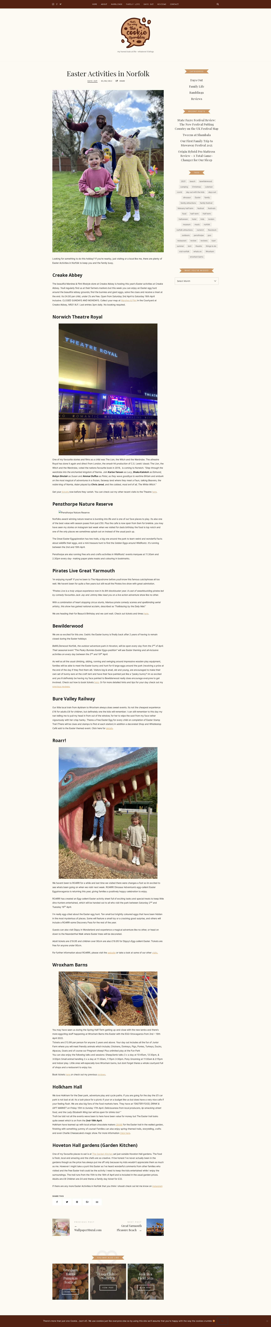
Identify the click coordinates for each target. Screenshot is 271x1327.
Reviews (161, 4)
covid (179, 192)
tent (189, 246)
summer (180, 246)
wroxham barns (196, 257)
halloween (183, 219)
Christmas (196, 186)
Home (94, 4)
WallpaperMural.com (80, 1227)
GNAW (119, 1124)
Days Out (149, 4)
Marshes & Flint (129, 300)
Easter (197, 197)
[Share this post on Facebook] (57, 1202)
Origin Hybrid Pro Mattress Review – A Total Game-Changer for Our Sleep (196, 156)
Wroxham (210, 251)
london (211, 219)
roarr (214, 240)
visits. (155, 952)
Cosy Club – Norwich (108, 1276)
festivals (211, 208)
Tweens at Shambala (197, 135)
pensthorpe (199, 235)
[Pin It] (77, 1202)
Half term (207, 213)
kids (202, 219)
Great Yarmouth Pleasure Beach (136, 1227)
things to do (211, 246)
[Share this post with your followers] (67, 1202)
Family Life (133, 4)
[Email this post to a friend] (97, 1202)
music (197, 224)
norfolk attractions (185, 230)
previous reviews (61, 686)
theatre (199, 246)
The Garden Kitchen (102, 1154)
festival (200, 208)
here (154, 491)
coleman (209, 186)
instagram (157, 1186)
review (193, 240)
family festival (206, 203)
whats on (198, 251)
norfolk (207, 224)
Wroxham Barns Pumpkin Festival (70, 1275)
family (207, 197)
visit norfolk (184, 251)
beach (192, 181)
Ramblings (116, 4)
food (184, 213)
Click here (125, 1133)
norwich (200, 230)
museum (186, 224)
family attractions (188, 203)
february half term (185, 208)
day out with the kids (195, 192)
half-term (194, 213)
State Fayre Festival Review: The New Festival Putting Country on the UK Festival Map (196, 124)
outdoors (186, 235)
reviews (101, 1074)
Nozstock (212, 230)
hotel (194, 219)
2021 (183, 181)
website (112, 952)
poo (209, 235)
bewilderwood (205, 181)
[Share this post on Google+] (87, 1202)
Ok (222, 1321)
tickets (65, 491)
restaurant (181, 240)
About (104, 4)
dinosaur (187, 197)
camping (184, 186)
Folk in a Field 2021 (145, 1276)
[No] (267, 1321)
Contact (174, 4)
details (109, 728)
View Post (70, 1292)
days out (212, 192)
